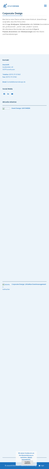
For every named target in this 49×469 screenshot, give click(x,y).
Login (42, 465)
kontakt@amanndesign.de (16, 82)
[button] (45, 6)
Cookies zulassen (27, 462)
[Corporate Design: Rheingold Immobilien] (25, 51)
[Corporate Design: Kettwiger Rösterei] (25, 45)
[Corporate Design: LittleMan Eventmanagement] (25, 39)
